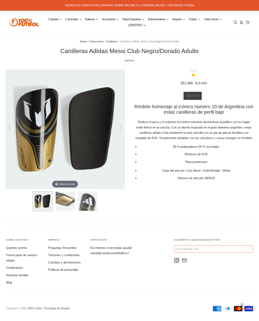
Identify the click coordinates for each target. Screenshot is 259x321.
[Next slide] (121, 127)
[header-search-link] (234, 22)
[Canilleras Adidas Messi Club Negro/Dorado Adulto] (42, 201)
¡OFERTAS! (135, 25)
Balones (90, 19)
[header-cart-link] (246, 22)
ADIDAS (129, 60)
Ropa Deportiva (132, 19)
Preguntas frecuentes (62, 247)
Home (83, 41)
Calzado (53, 19)
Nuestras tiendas (17, 275)
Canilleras (112, 41)
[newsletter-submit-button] (249, 248)
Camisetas (72, 19)
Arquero (177, 19)
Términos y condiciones (64, 255)
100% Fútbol (34, 308)
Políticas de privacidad (63, 269)
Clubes (193, 19)
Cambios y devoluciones (64, 262)
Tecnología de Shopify (57, 308)
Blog (9, 282)
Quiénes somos (16, 247)
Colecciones (96, 41)
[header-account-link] (240, 22)
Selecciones (211, 19)
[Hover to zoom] (65, 129)
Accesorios (109, 19)
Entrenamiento (157, 19)
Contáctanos (14, 267)
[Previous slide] (9, 127)
